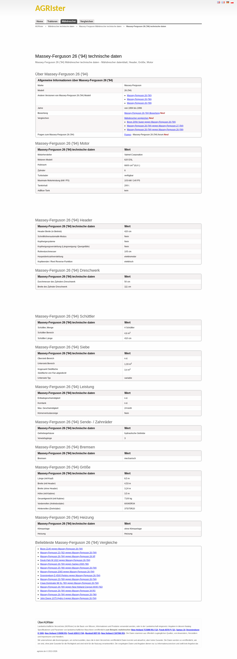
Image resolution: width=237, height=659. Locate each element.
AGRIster (39, 26)
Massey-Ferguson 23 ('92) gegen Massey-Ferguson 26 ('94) (68, 552)
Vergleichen (86, 21)
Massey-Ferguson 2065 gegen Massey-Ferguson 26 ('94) (67, 571)
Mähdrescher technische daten (61, 26)
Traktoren (52, 21)
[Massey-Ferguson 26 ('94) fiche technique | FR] (223, 2)
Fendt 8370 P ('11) (167, 630)
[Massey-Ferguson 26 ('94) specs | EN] (218, 2)
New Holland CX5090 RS (56, 633)
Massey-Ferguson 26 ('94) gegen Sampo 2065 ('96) (64, 564)
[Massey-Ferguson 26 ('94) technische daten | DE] (227, 2)
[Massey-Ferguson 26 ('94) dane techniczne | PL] (232, 2)
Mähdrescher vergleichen (136, 118)
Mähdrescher (69, 21)
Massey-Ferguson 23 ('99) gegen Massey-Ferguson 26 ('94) (68, 579)
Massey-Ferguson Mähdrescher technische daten (100, 26)
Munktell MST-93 (92, 633)
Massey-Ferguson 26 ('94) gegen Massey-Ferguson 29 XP (67, 556)
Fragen (127, 134)
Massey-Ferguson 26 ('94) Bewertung (142, 113)
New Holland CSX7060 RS (112, 633)
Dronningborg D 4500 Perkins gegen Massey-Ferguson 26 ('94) (70, 575)
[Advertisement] (118, 40)
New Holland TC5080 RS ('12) (145, 630)
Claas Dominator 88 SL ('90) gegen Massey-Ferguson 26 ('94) (69, 583)
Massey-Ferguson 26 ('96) (139, 99)
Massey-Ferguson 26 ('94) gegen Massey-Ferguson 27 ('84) (155, 126)
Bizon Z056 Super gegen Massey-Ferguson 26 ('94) (151, 122)
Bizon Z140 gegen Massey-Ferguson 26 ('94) (61, 549)
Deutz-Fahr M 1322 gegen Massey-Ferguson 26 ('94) (65, 560)
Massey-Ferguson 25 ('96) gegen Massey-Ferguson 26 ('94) (68, 568)
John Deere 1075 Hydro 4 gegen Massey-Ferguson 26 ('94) (68, 598)
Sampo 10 (180, 630)
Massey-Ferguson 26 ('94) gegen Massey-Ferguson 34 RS (67, 591)
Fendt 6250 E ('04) (76, 633)
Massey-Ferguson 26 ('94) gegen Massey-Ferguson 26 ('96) (68, 594)
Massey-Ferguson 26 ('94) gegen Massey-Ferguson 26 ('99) (155, 129)
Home (40, 21)
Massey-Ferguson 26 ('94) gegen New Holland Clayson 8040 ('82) (71, 587)
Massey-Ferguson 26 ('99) (139, 103)
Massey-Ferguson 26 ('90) (139, 95)
